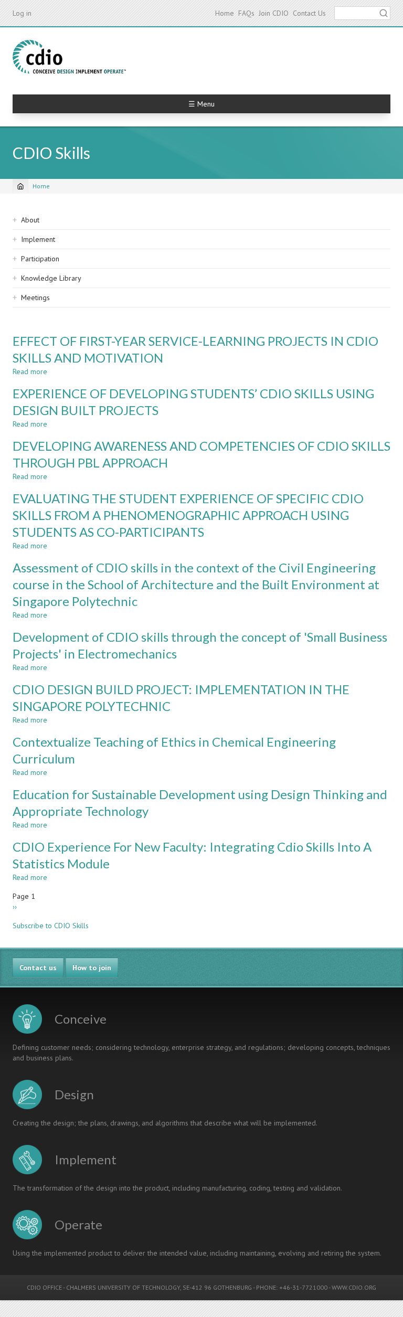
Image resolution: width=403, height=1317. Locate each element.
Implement (38, 239)
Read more (30, 371)
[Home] (69, 56)
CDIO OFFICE (44, 1287)
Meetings (35, 297)
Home (224, 13)
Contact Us (309, 13)
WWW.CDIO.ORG (354, 1287)
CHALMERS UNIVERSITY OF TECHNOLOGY (123, 1287)
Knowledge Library (51, 278)
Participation (40, 258)
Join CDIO (274, 13)
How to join (91, 967)
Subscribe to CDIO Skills (51, 925)
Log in (22, 13)
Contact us (38, 967)
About (30, 220)
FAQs (246, 13)
